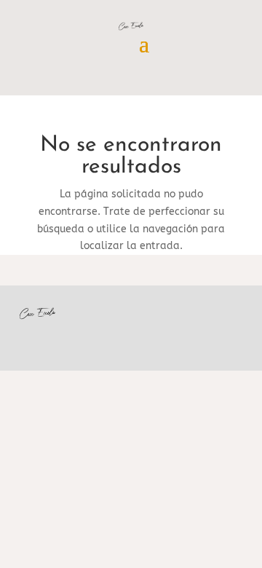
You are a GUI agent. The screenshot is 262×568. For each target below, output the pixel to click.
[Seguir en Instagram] (230, 331)
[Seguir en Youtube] (172, 331)
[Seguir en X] (201, 331)
